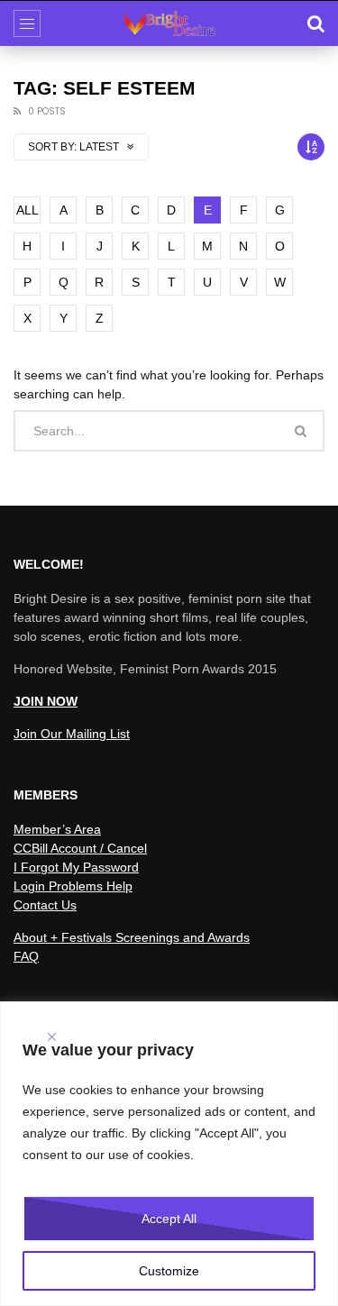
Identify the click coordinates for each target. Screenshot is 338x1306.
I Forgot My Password (76, 867)
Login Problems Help (73, 886)
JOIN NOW (46, 701)
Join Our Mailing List (72, 733)
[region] (169, 1153)
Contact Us (45, 905)
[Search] (315, 23)
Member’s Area (57, 829)
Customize (169, 1271)
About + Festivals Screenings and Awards (132, 937)
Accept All (169, 1218)
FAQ (26, 956)
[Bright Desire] (169, 23)
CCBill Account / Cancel (80, 848)
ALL (27, 210)
